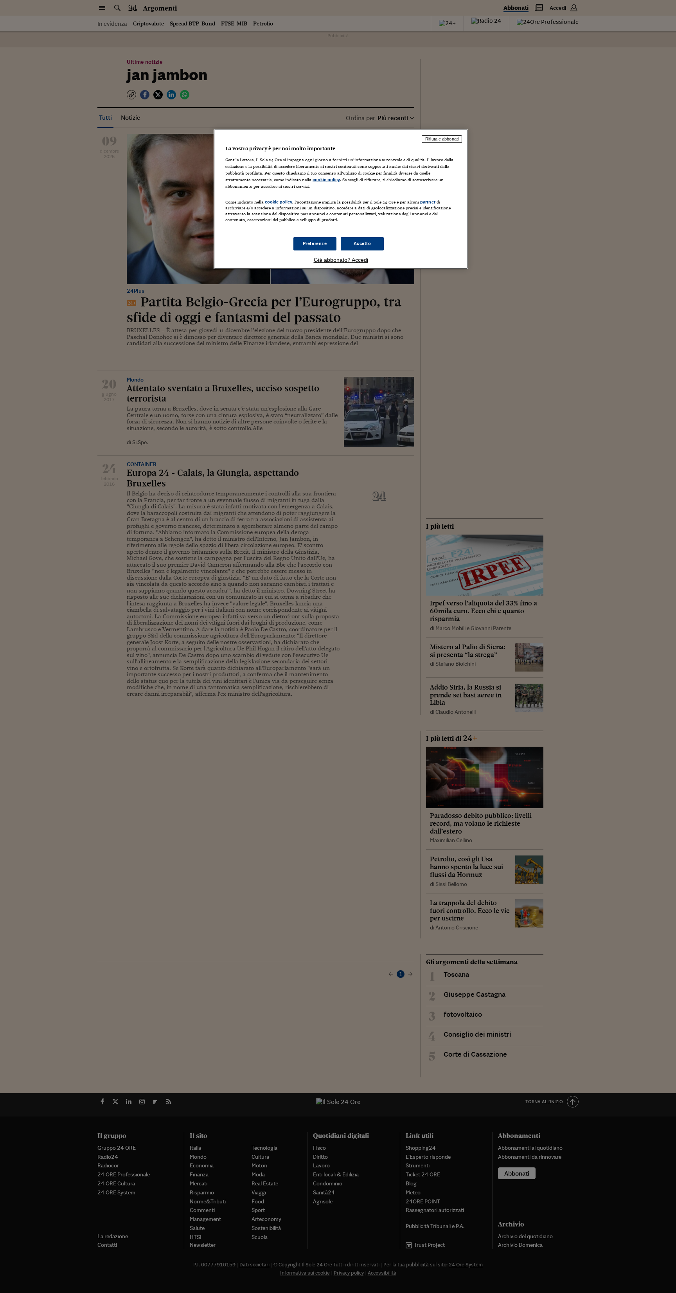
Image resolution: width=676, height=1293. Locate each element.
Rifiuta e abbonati (441, 139)
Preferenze (315, 243)
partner (427, 202)
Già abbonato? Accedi (341, 260)
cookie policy (326, 179)
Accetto (362, 243)
